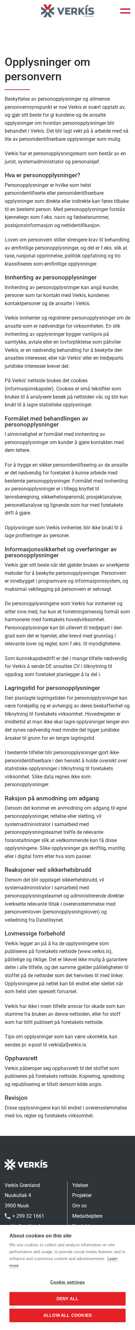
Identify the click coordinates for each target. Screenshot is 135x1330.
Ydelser (80, 1185)
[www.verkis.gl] (67, 11)
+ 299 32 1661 (27, 1216)
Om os (79, 1206)
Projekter (82, 1195)
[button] (125, 11)
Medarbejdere (87, 1216)
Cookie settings (67, 1282)
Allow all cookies (67, 1315)
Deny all (68, 1298)
